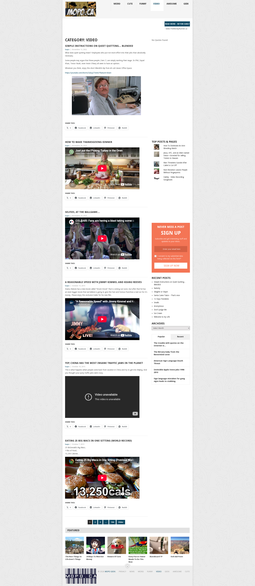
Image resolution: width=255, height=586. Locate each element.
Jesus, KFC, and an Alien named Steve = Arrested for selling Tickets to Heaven (176, 155)
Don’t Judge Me (160, 310)
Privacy (122, 571)
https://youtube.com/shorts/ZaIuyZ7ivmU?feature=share (88, 73)
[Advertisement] (113, 27)
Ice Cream (158, 313)
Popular (161, 337)
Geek (186, 4)
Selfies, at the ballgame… (82, 212)
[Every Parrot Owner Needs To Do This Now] (138, 545)
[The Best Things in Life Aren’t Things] (74, 545)
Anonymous (159, 306)
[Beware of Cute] (116, 545)
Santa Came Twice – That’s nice (167, 295)
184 (112, 522)
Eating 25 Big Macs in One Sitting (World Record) (98, 440)
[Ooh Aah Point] (180, 545)
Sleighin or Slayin (161, 292)
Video (156, 4)
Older (120, 522)
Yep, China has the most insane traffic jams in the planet (104, 363)
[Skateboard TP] (159, 545)
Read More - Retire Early (177, 24)
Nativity (157, 288)
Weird (117, 4)
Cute (130, 4)
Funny (142, 4)
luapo (67, 49)
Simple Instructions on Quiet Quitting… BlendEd (99, 45)
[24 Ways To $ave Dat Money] (95, 545)
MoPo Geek (110, 571)
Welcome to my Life (162, 317)
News (132, 571)
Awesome (172, 4)
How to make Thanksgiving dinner (88, 142)
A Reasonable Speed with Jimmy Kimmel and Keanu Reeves (103, 282)
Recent (180, 337)
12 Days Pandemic (161, 299)
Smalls (156, 302)
